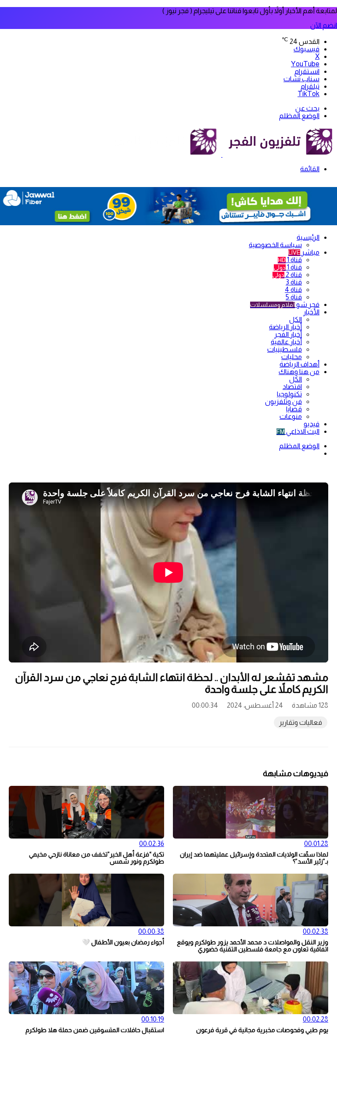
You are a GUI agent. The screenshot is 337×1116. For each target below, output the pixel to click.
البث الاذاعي (297, 431)
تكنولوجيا (289, 394)
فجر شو (284, 304)
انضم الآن (323, 25)
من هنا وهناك (299, 371)
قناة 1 (290, 259)
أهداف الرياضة (299, 364)
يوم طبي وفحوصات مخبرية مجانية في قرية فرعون (262, 1029)
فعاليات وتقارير (300, 722)
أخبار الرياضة (285, 327)
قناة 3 (294, 282)
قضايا (294, 409)
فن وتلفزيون (283, 401)
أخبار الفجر (288, 334)
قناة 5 (294, 297)
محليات (291, 356)
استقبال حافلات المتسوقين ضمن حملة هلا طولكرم (94, 1029)
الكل (295, 319)
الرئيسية (308, 237)
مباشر (303, 252)
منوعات (291, 416)
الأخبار (311, 312)
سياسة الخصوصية (275, 244)
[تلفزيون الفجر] (222, 154)
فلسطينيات (284, 349)
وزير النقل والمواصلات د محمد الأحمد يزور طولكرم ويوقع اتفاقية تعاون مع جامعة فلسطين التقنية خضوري (252, 946)
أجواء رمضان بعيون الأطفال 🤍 (123, 942)
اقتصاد (292, 386)
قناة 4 (293, 289)
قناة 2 (287, 274)
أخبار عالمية (286, 342)
